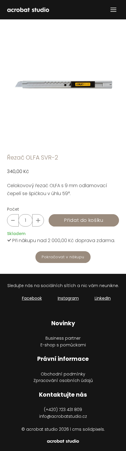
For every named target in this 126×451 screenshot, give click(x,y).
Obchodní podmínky (63, 374)
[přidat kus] (38, 220)
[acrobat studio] (28, 9)
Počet (13, 209)
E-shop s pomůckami (63, 345)
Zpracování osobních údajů (63, 380)
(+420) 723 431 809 (63, 410)
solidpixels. (94, 429)
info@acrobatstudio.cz (63, 416)
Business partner (63, 338)
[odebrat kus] (13, 220)
